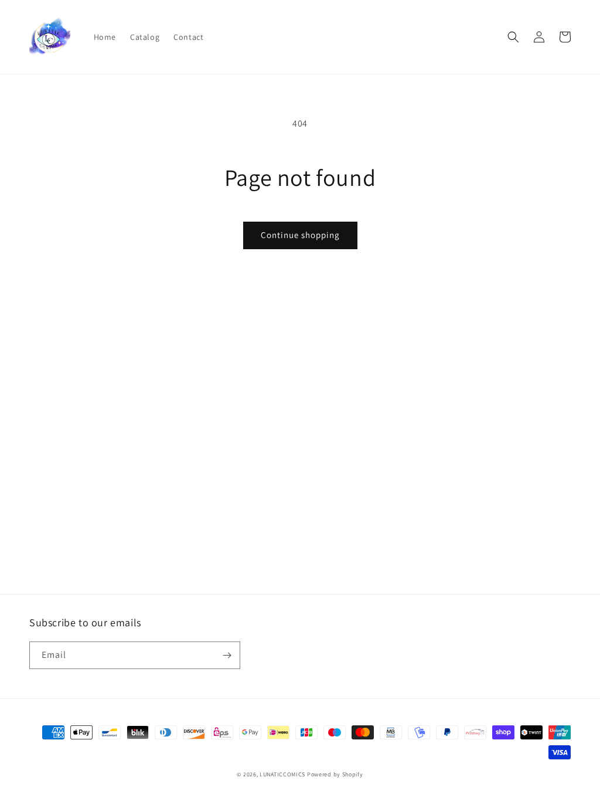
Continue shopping (300, 234)
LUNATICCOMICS (282, 774)
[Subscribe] (227, 655)
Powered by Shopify (335, 774)
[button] (513, 37)
